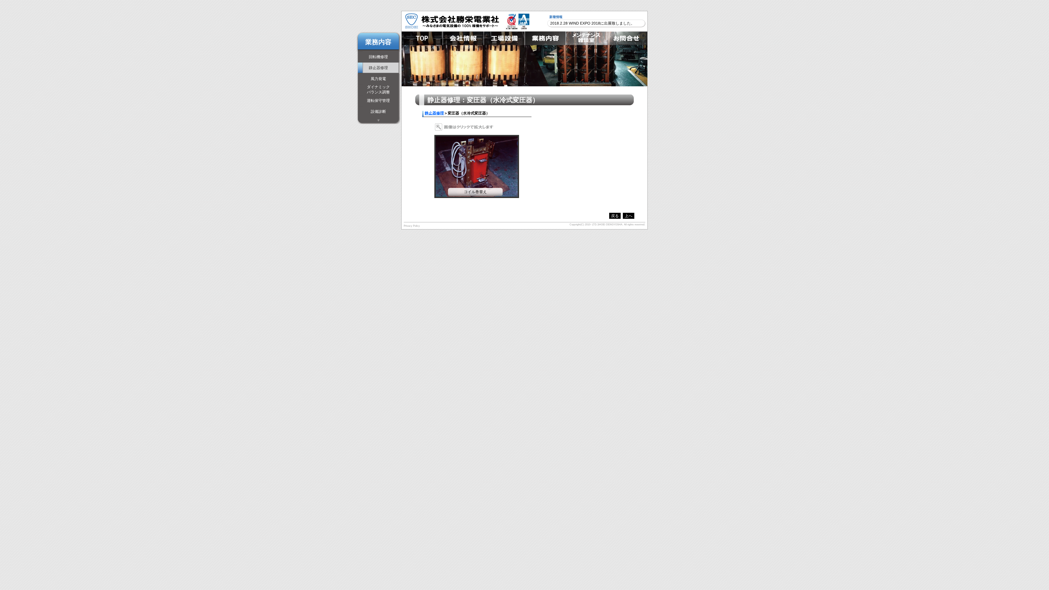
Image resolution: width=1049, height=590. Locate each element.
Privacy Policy (412, 226)
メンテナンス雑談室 (585, 38)
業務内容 (544, 38)
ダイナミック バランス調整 (378, 89)
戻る (615, 216)
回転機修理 (378, 57)
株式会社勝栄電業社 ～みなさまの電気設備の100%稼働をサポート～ (452, 21)
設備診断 (378, 111)
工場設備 (504, 38)
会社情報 (463, 38)
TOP (422, 38)
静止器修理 (434, 113)
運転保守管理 (378, 100)
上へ (628, 216)
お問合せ (626, 38)
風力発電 (378, 78)
